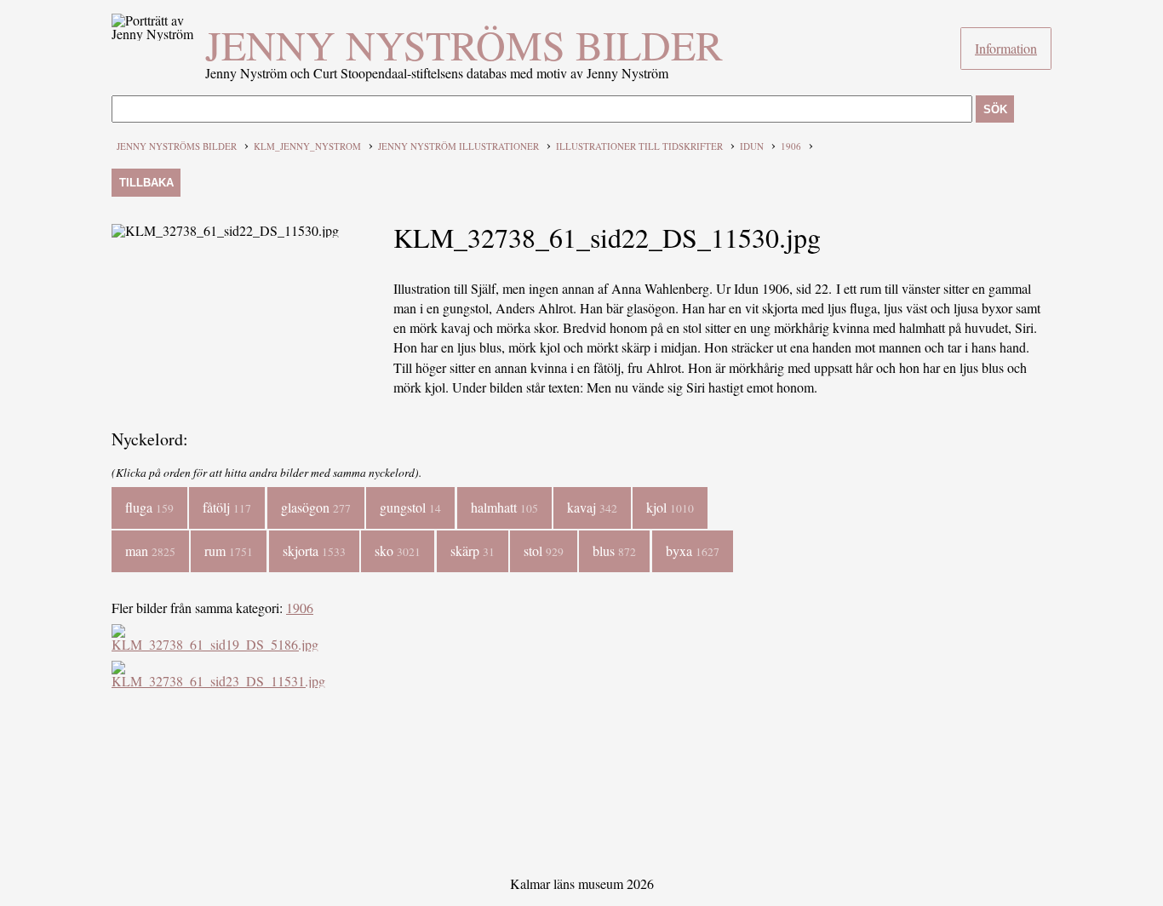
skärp (472, 550)
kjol (670, 507)
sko (398, 550)
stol (544, 550)
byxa (692, 550)
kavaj (592, 507)
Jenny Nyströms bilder (464, 44)
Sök (995, 109)
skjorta (314, 550)
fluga (149, 507)
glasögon (316, 507)
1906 (791, 146)
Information (1006, 48)
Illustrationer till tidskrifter (639, 146)
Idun (752, 146)
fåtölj (227, 507)
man (150, 550)
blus (614, 550)
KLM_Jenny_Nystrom (307, 146)
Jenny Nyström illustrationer (458, 146)
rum (228, 550)
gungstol (410, 507)
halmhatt (504, 507)
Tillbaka (146, 182)
